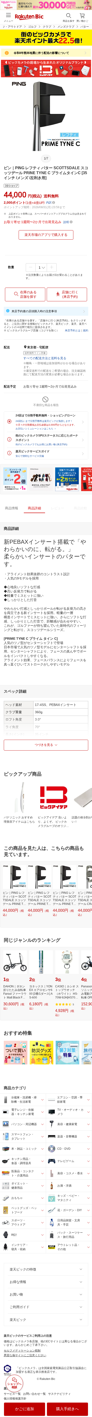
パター (84, 26)
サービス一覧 (12, 1393)
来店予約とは (72, 330)
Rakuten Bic (29, 17)
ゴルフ (32, 26)
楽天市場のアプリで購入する (46, 235)
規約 (85, 330)
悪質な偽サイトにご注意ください (25, 1355)
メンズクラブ (65, 26)
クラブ (47, 26)
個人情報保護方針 (15, 1398)
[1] (41, 267)
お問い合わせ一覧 (34, 1393)
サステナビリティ (59, 1393)
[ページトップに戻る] (85, 1401)
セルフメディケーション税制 (22, 1350)
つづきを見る (44, 745)
